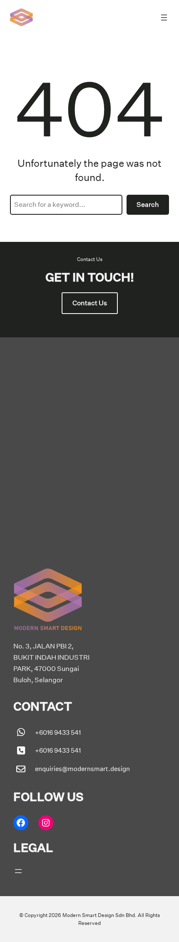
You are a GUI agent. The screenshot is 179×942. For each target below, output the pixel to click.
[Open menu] (164, 18)
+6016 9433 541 (58, 732)
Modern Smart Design (88, 915)
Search (148, 204)
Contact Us (89, 303)
